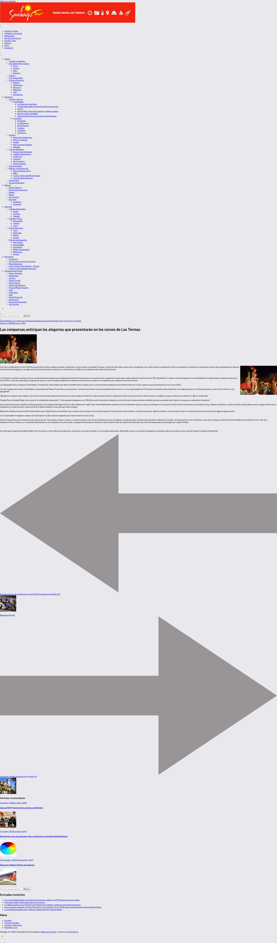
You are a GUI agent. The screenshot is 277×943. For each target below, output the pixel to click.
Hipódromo (18, 85)
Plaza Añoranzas (15, 264)
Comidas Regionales (17, 209)
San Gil (20, 109)
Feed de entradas (11, 923)
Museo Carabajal (20, 140)
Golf (15, 92)
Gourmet (8, 206)
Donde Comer (10, 40)
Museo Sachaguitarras (22, 137)
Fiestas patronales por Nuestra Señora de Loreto (37, 106)
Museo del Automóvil (18, 302)
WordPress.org (10, 927)
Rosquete (21, 121)
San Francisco (19, 161)
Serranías (13, 199)
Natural (7, 185)
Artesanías (13, 292)
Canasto (20, 128)
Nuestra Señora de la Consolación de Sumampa (36, 116)
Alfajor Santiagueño (21, 249)
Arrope (16, 254)
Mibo (15, 173)
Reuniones (8, 256)
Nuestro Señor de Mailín (27, 113)
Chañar (16, 237)
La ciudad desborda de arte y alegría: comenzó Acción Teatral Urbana (33, 909)
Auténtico (8, 97)
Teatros (16, 68)
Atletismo (17, 90)
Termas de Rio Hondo (13, 271)
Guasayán (17, 204)
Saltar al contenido (8, 1)
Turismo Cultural (16, 99)
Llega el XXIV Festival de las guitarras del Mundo (21, 808)
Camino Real (14, 180)
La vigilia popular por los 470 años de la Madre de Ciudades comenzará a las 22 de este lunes (42, 905)
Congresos (13, 259)
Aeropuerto (14, 299)
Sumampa (17, 202)
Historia (7, 43)
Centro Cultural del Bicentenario (26, 175)
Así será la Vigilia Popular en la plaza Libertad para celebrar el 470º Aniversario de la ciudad (41, 900)
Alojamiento (9, 36)
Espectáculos (14, 283)
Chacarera (21, 133)
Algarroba (17, 233)
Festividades (18, 102)
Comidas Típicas (15, 218)
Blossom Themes (49, 932)
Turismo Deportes (16, 80)
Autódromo (18, 94)
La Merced (17, 156)
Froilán (16, 142)
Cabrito (16, 223)
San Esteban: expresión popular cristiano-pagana (37, 111)
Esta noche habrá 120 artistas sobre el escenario (24, 902)
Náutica (16, 82)
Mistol (15, 235)
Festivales (17, 118)
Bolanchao (17, 252)
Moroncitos (18, 242)
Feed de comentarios (13, 925)
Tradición (21, 130)
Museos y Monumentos (19, 168)
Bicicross (17, 87)
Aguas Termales (15, 273)
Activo (7, 59)
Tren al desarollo (16, 78)
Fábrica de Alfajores (17, 285)
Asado (15, 211)
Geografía (8, 48)
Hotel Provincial (15, 297)
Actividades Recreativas (19, 63)
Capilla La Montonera (22, 154)
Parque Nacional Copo (18, 190)
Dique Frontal (14, 280)
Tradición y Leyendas (13, 33)
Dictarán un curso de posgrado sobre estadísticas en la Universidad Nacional (33, 836)
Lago (11, 290)
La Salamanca (23, 123)
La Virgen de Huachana (27, 104)
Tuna (15, 230)
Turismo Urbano (15, 166)
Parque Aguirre (15, 187)
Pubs (15, 71)
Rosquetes (17, 247)
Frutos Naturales (16, 228)
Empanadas (18, 221)
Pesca (15, 66)
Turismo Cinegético (17, 61)
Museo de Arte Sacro (22, 171)
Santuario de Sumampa (22, 152)
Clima (6, 45)
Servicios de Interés (12, 38)
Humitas (16, 214)
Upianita (16, 147)
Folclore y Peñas (11, 31)
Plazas (11, 194)
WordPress (73, 932)
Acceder (8, 920)
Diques (12, 192)
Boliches (16, 73)
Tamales (16, 216)
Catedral (16, 159)
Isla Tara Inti (14, 197)
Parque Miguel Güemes (18, 287)
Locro (15, 225)
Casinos (12, 75)
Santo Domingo (19, 164)
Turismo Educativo (16, 183)
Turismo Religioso (16, 149)
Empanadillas (18, 245)
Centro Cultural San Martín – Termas (24, 266)
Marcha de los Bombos (22, 144)
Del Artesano (23, 125)
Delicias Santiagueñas (18, 240)
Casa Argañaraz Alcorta (23, 178)
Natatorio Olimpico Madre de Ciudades (17, 865)
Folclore (12, 135)
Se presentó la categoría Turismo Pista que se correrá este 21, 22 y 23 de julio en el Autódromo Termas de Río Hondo (52, 907)
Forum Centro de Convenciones (22, 261)
